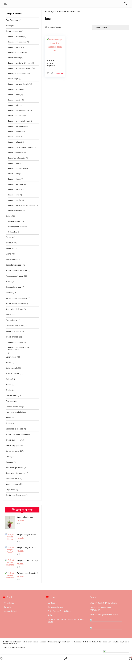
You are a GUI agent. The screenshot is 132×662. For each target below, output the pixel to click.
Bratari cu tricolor (14, 200)
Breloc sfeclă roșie (25, 517)
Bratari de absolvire (15, 153)
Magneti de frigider (14, 331)
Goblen (9, 423)
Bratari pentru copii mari (17, 73)
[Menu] (6, 3)
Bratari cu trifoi (13, 195)
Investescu (21, 647)
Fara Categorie (12, 20)
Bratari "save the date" (16, 158)
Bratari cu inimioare (15, 37)
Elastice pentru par (14, 407)
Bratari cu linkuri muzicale (16, 270)
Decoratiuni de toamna (15, 473)
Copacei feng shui (13, 287)
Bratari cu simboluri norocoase (20, 68)
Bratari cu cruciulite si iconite (19, 63)
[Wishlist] (1, 658)
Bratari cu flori (13, 174)
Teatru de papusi (13, 445)
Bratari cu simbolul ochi (17, 168)
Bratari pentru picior (15, 342)
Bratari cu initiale (14, 89)
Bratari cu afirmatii (15, 142)
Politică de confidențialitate (59, 611)
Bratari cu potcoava (14, 440)
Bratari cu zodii (14, 95)
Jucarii (8, 418)
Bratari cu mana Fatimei (17, 126)
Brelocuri (9, 243)
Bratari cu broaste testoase (18, 110)
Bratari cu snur (12, 31)
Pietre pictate (11, 320)
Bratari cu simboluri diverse (18, 121)
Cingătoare (10, 490)
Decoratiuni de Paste (14, 309)
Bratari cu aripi (13, 163)
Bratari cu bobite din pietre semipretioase (18, 348)
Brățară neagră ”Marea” (27, 534)
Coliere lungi (11, 357)
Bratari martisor (14, 58)
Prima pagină (50, 11)
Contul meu (9, 603)
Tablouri (9, 292)
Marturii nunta (12, 395)
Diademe (9, 248)
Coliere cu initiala (14, 221)
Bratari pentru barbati (15, 303)
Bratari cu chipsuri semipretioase (21, 147)
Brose (8, 26)
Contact (51, 603)
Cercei (8, 237)
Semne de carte (12, 478)
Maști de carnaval (13, 484)
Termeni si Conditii (55, 607)
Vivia (18, 524)
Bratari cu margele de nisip (18, 84)
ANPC (50, 615)
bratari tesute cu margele (16, 298)
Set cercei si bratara (14, 429)
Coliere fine (12, 232)
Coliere (9, 216)
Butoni (8, 362)
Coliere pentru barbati (16, 227)
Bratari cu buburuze (15, 131)
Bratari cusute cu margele (17, 434)
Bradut (8, 384)
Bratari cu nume (14, 47)
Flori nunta (10, 401)
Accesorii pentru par (14, 276)
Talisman (9, 462)
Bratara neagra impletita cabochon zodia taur (52, 65)
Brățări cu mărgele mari (16, 495)
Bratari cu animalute (15, 184)
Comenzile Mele (11, 611)
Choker (9, 390)
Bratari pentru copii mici (17, 42)
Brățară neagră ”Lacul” (26, 547)
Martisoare (10, 259)
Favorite (7, 607)
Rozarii (8, 281)
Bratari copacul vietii (16, 116)
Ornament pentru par (14, 326)
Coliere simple (12, 368)
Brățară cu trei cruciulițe (27, 560)
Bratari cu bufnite (14, 100)
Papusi (8, 315)
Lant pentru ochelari (14, 412)
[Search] (125, 3)
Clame (8, 254)
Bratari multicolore (15, 211)
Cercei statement (13, 451)
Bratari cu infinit (14, 105)
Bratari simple (13, 79)
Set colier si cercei (13, 265)
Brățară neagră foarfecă (27, 573)
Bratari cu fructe (14, 179)
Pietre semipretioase (14, 467)
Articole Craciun (12, 373)
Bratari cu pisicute (15, 189)
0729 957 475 (95, 610)
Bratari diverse (12, 337)
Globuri (9, 379)
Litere (8, 456)
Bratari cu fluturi (14, 137)
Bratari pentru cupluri (16, 52)
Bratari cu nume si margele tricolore (21, 205)
